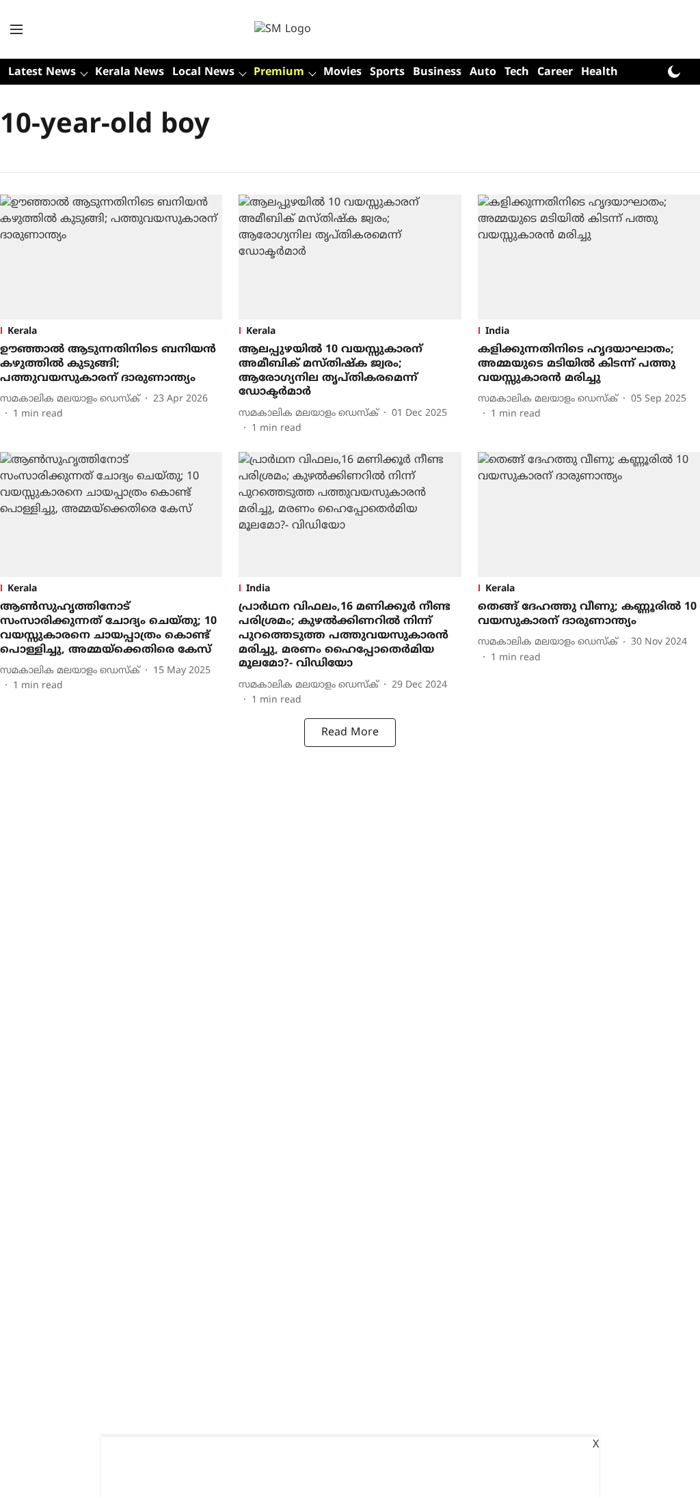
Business (437, 72)
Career (555, 72)
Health (599, 72)
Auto (483, 72)
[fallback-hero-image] (111, 257)
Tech (516, 72)
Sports (387, 72)
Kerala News (129, 72)
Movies (342, 72)
